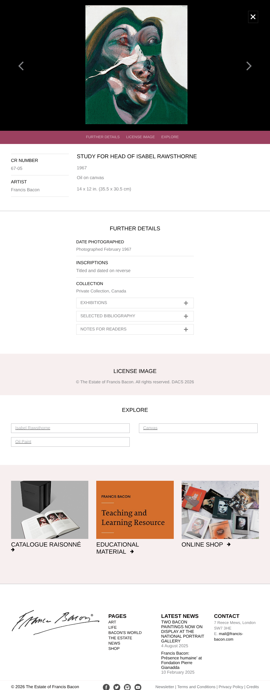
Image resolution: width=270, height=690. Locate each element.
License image (140, 137)
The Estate (120, 638)
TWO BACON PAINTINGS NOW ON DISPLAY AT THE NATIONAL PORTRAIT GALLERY (182, 632)
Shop (114, 648)
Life (112, 627)
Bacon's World (125, 633)
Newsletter (164, 687)
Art (112, 622)
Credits (252, 687)
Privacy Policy (231, 687)
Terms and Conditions (196, 687)
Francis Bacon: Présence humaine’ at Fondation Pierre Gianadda (181, 660)
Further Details (103, 137)
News (114, 643)
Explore (170, 137)
